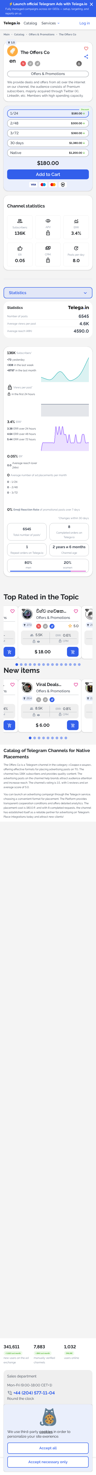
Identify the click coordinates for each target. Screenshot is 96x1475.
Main (7, 34)
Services (49, 23)
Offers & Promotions (41, 34)
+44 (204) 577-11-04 (34, 1393)
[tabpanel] (48, 632)
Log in (84, 23)
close (91, 4)
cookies (46, 1432)
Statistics (17, 292)
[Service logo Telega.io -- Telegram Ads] (12, 23)
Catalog (30, 23)
